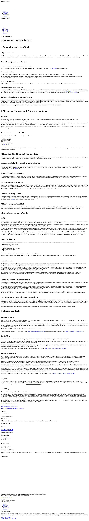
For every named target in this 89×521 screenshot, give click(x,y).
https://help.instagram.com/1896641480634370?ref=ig (12, 408)
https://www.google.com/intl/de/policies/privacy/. (63, 373)
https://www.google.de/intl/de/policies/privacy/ (56, 348)
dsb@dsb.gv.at (75, 92)
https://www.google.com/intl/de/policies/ (9, 406)
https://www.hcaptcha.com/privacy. (33, 384)
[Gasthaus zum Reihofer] (15, 8)
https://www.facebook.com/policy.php (9, 403)
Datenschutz (9, 497)
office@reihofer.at (7, 144)
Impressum (54, 68)
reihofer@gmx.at (7, 430)
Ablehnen (8, 517)
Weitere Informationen (5, 518)
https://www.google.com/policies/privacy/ (75, 331)
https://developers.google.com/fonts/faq (36, 331)
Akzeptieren (3, 517)
